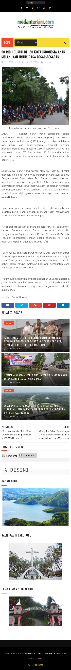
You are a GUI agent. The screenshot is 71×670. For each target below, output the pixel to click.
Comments (11, 455)
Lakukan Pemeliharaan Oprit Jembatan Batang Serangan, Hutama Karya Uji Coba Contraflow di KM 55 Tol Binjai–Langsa (34, 409)
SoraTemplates (37, 665)
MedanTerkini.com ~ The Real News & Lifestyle (44, 653)
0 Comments (29, 455)
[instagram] (33, 7)
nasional (48, 62)
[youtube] (44, 7)
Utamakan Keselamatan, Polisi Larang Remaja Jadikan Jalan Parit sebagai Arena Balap (35, 376)
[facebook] (21, 7)
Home (7, 42)
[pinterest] (50, 7)
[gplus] (38, 7)
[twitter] (27, 7)
